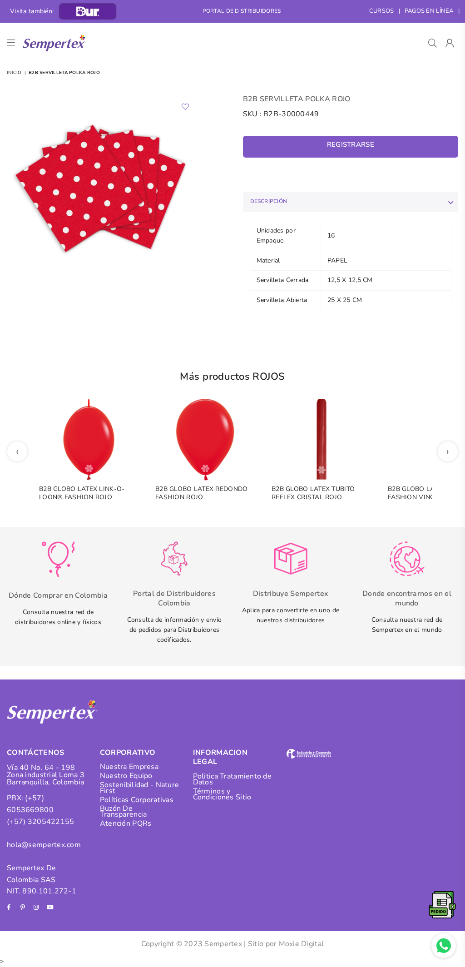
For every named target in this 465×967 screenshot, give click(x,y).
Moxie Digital (301, 944)
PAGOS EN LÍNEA (429, 11)
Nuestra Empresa (129, 767)
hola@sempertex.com (44, 845)
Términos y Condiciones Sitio (222, 794)
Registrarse (350, 144)
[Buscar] (432, 43)
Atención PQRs (126, 823)
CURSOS (381, 11)
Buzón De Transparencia (123, 811)
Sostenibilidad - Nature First (139, 788)
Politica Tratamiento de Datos (232, 779)
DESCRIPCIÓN (268, 201)
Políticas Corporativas (136, 800)
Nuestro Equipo (126, 776)
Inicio (14, 72)
